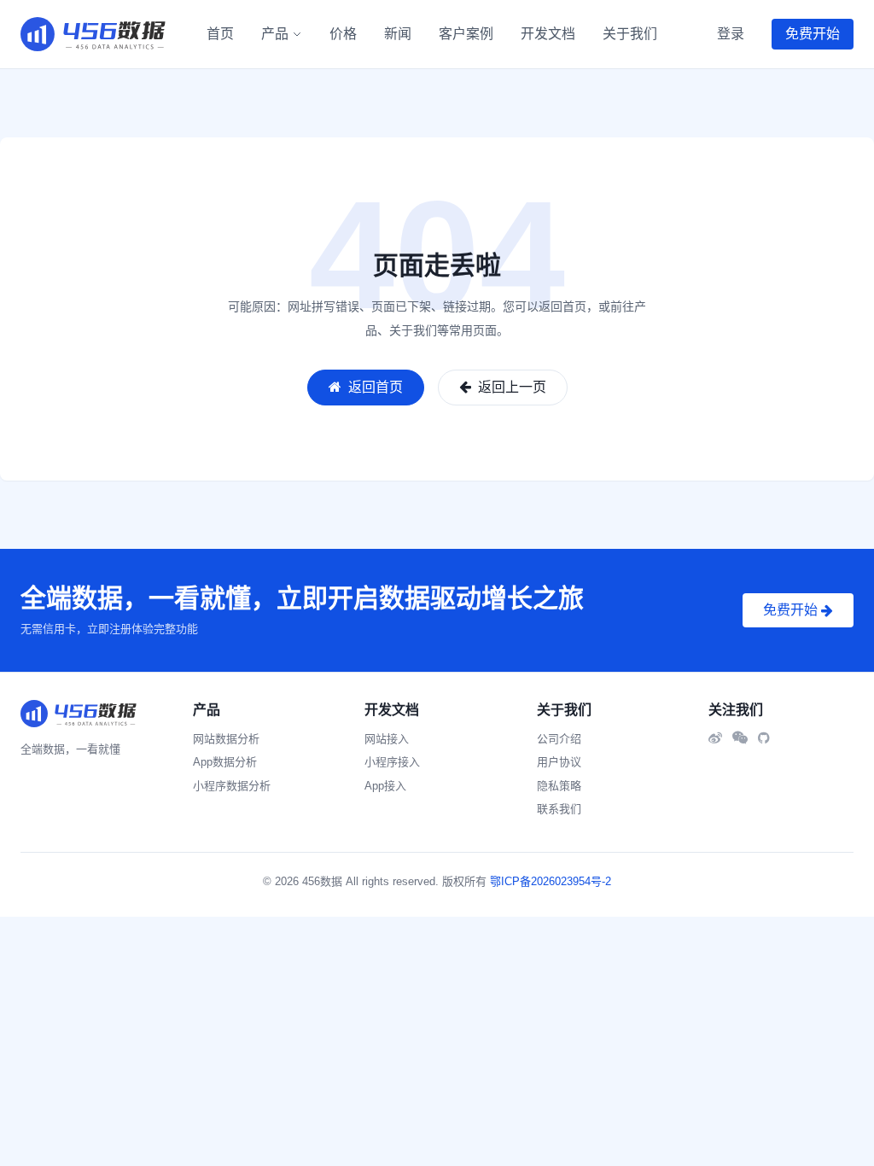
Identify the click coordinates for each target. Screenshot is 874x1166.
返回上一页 (510, 387)
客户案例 (466, 33)
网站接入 (386, 738)
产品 (274, 33)
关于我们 (630, 33)
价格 (343, 33)
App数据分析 (225, 761)
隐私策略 (559, 785)
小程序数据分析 (232, 785)
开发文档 (548, 33)
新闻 (397, 33)
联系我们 (559, 808)
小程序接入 (392, 761)
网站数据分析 (226, 738)
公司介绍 (559, 738)
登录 (730, 33)
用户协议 (559, 761)
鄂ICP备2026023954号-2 (550, 881)
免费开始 (812, 33)
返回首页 (374, 387)
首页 (220, 33)
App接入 (385, 785)
